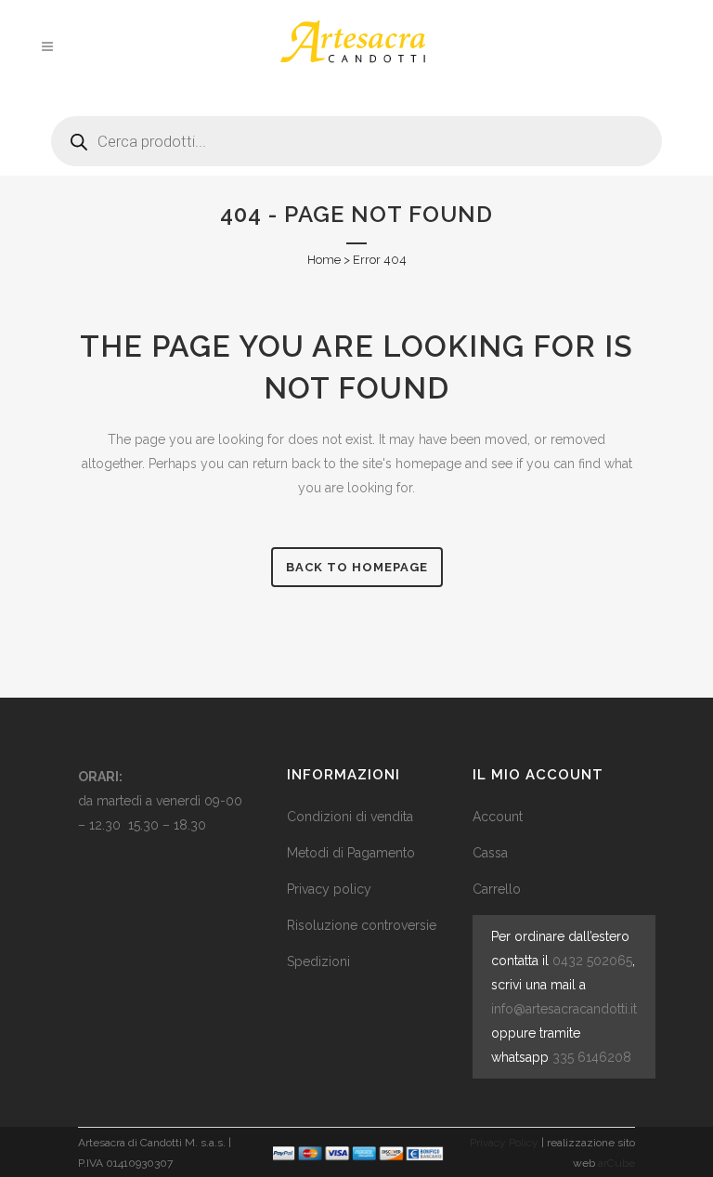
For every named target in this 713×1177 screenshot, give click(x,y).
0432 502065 (592, 960)
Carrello (497, 889)
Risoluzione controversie (361, 925)
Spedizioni (318, 961)
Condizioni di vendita (350, 816)
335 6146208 (591, 1057)
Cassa (490, 852)
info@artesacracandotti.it (564, 1008)
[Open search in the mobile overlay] (356, 134)
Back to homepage (357, 567)
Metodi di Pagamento (351, 852)
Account (498, 816)
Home (324, 260)
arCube (616, 1163)
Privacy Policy (504, 1142)
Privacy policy (329, 889)
